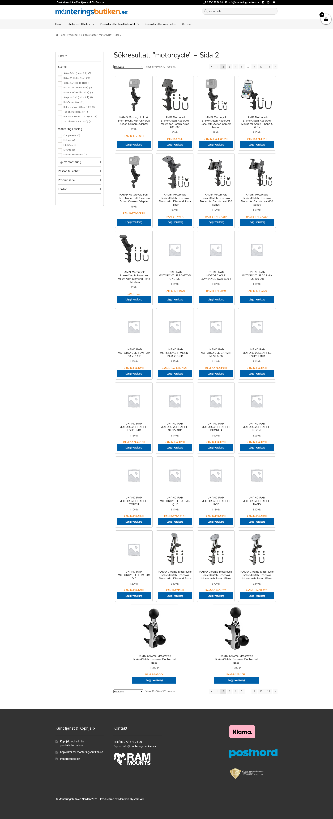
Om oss (186, 24)
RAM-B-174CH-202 (216, 581)
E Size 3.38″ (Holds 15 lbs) (78, 92)
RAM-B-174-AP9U (216, 433)
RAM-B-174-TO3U (134, 359)
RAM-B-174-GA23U (257, 205)
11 (268, 66)
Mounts (69, 150)
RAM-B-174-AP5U (174, 433)
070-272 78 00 (215, 2)
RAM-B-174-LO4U (215, 281)
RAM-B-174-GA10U (175, 507)
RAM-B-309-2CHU (236, 665)
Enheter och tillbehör (78, 24)
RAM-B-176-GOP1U (134, 204)
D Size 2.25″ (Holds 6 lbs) (77, 87)
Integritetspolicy (70, 758)
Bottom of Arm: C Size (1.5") (79, 107)
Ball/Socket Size (73, 102)
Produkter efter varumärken (160, 24)
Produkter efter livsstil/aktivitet (117, 24)
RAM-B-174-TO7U (175, 281)
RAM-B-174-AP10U (133, 433)
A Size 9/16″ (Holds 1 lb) (77, 73)
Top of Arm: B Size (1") (76, 112)
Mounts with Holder (75, 154)
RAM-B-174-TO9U (134, 581)
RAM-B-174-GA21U (216, 205)
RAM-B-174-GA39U (216, 359)
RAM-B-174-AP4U (133, 507)
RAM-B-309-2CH (154, 665)
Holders (69, 140)
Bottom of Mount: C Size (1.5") (80, 116)
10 (261, 66)
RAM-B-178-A (175, 128)
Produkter (72, 35)
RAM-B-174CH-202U (257, 581)
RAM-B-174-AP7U (256, 359)
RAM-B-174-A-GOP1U (215, 128)
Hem (58, 24)
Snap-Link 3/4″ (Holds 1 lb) (78, 97)
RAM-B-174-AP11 (257, 128)
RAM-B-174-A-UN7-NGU (175, 359)
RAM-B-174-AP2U (256, 507)
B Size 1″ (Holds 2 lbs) (76, 78)
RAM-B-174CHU (175, 581)
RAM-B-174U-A (175, 205)
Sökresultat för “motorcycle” (96, 35)
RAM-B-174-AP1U (216, 507)
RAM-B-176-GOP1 (134, 126)
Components (71, 135)
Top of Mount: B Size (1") (77, 121)
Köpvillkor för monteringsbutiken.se (81, 752)
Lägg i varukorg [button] (134, 144)
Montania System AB (131, 799)
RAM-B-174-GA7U (257, 281)
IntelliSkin (69, 145)
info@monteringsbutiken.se (244, 2)
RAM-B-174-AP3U (256, 433)
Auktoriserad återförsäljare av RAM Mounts (80, 2)
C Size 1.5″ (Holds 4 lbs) (77, 83)
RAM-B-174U (134, 283)
